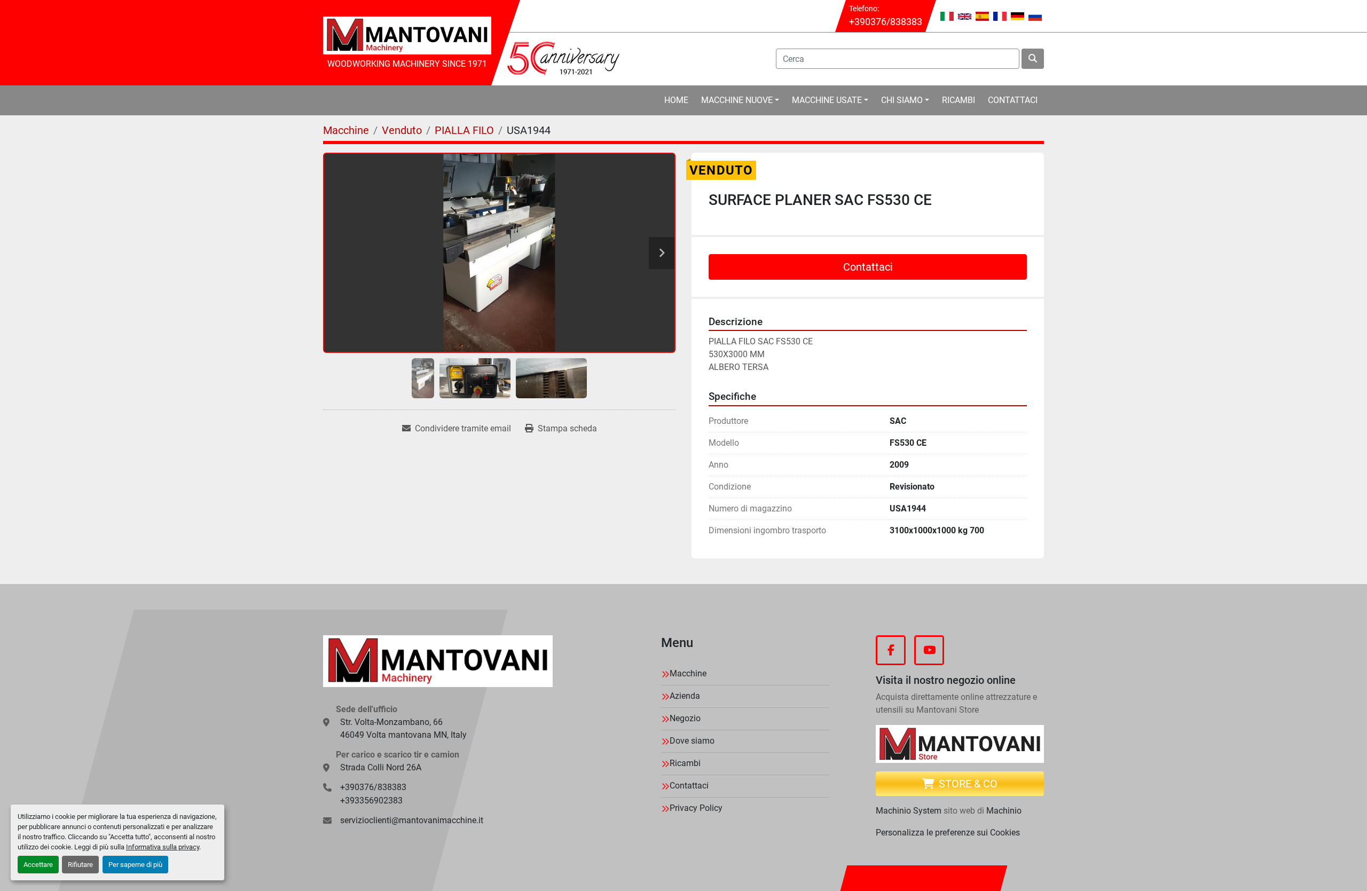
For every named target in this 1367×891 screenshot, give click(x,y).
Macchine (688, 673)
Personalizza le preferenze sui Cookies (948, 832)
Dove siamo (692, 741)
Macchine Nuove (737, 100)
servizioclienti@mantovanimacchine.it (411, 820)
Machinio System (908, 811)
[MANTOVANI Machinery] (438, 661)
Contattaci (1013, 100)
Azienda (685, 696)
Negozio (685, 718)
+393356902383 (371, 800)
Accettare (38, 865)
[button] (740, 100)
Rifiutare (80, 865)
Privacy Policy (696, 808)
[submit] (1033, 59)
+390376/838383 (885, 21)
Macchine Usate (827, 100)
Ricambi (958, 100)
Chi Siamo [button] (902, 100)
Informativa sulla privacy (162, 847)
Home (676, 100)
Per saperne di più (135, 865)
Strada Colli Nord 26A (380, 767)
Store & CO (968, 783)
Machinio (1004, 811)
